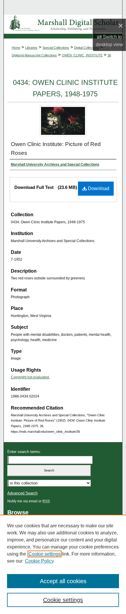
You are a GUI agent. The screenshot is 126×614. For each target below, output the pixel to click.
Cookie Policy (39, 560)
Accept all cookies (63, 581)
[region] (63, 564)
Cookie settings (44, 553)
